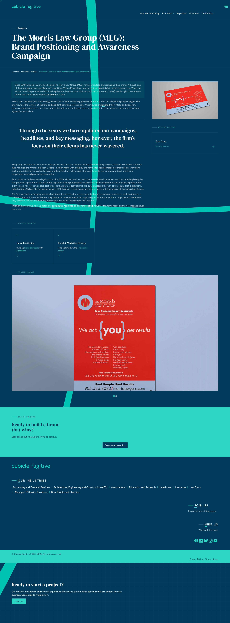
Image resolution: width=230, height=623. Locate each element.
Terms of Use (211, 559)
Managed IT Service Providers (31, 492)
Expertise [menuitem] (181, 13)
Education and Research (142, 487)
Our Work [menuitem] (167, 13)
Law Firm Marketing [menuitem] (149, 13)
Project (34, 71)
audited (106, 104)
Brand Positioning (25, 243)
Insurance (180, 487)
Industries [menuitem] (194, 13)
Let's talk (18, 601)
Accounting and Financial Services (31, 487)
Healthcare (165, 487)
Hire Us (211, 524)
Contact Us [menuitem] (207, 13)
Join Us (201, 505)
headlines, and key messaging (78, 205)
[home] (114, 7)
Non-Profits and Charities (65, 492)
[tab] (114, 396)
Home (16, 71)
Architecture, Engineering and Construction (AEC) (80, 487)
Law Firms (161, 141)
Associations (118, 487)
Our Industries (32, 480)
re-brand (51, 94)
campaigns (57, 205)
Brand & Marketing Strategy (72, 243)
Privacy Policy (196, 559)
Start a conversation (115, 445)
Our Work (25, 71)
